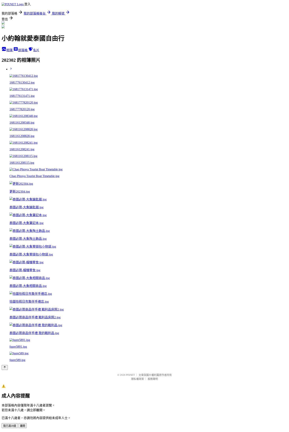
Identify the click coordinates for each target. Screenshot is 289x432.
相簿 (9, 50)
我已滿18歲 (9, 425)
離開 (22, 425)
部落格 (23, 50)
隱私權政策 (137, 378)
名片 (36, 50)
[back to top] (5, 367)
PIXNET (130, 374)
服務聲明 (153, 378)
